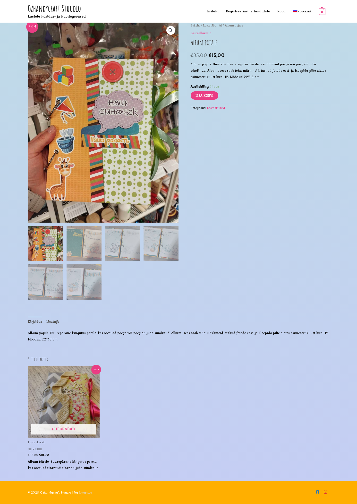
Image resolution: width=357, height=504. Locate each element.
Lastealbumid (212, 25)
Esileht (213, 11)
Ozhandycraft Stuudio (54, 8)
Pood (281, 11)
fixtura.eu (85, 492)
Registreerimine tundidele (248, 11)
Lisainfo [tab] (52, 321)
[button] (170, 30)
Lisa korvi (204, 95)
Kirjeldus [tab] (35, 321)
